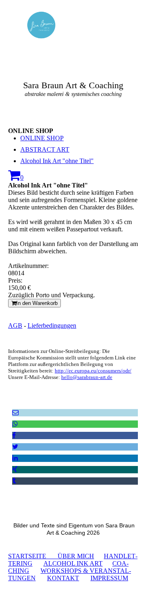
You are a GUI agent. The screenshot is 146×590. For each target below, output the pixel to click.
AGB (15, 325)
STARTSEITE (33, 556)
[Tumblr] (14, 480)
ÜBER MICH (76, 556)
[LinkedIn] (15, 458)
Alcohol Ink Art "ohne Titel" (57, 160)
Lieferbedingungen (52, 325)
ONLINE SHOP (42, 138)
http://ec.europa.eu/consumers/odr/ (93, 371)
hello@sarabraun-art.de (86, 377)
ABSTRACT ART (44, 149)
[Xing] (14, 469)
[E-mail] (15, 412)
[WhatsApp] (15, 423)
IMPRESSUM (109, 578)
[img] (41, 25)
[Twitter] (15, 446)
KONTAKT (63, 578)
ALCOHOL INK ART (73, 563)
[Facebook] (14, 435)
